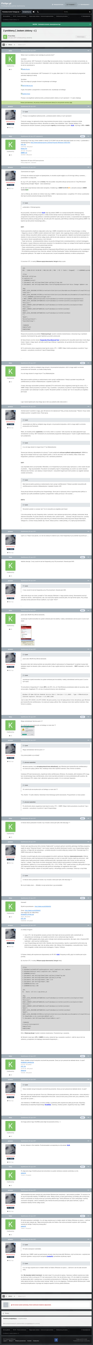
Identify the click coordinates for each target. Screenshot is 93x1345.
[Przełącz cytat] (23, 111)
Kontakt (29, 1340)
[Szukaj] (90, 12)
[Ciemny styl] (38, 12)
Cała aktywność (84, 4)
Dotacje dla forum (58, 4)
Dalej (10, 44)
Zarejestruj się (27, 12)
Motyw (11, 1340)
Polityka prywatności (20, 1340)
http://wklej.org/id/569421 (33, 910)
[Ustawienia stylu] (34, 12)
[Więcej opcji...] (88, 51)
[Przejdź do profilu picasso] (10, 115)
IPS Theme (6, 1339)
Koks (13, 36)
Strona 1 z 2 (21, 44)
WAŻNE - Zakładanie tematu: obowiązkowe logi (46, 24)
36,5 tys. (11, 127)
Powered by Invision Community (81, 1340)
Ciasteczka (36, 1340)
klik (71, 102)
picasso (10, 106)
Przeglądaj (71, 4)
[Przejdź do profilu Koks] (5, 37)
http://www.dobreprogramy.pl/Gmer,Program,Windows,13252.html (50, 142)
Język (5, 1340)
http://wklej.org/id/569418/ (43, 906)
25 (11, 69)
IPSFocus (13, 1339)
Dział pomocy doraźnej (25, 37)
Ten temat (83, 11)
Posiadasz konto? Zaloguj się (11, 12)
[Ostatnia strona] (14, 45)
